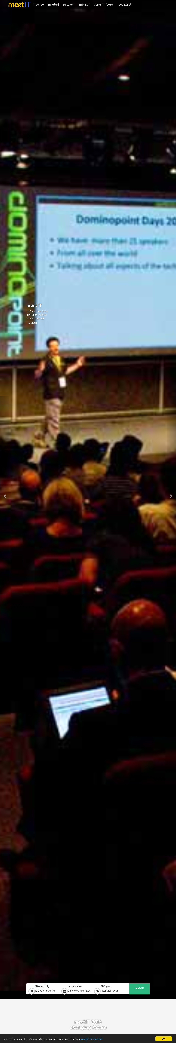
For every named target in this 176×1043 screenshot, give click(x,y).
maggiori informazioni (91, 1039)
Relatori (53, 4)
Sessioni (68, 4)
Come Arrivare (103, 4)
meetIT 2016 (20, 4)
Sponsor (84, 4)
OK (163, 1038)
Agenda (39, 4)
